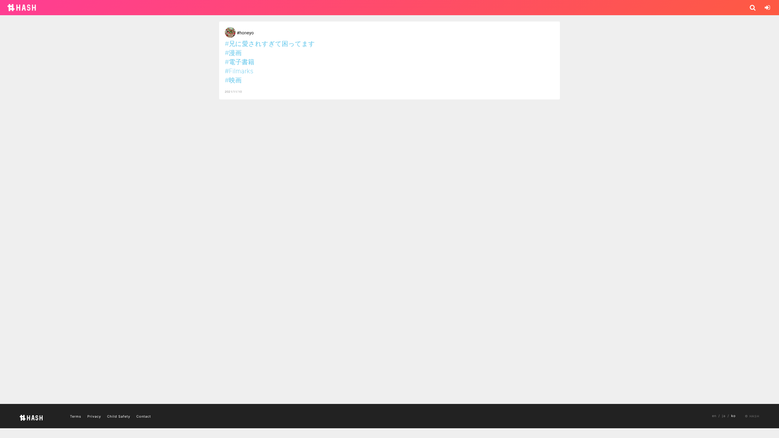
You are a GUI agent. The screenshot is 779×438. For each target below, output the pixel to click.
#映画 (233, 80)
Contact (143, 416)
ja (723, 416)
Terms (75, 416)
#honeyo (245, 33)
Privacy (94, 416)
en (714, 416)
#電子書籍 (239, 62)
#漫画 (233, 53)
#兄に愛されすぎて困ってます (270, 43)
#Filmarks (239, 71)
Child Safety (118, 416)
